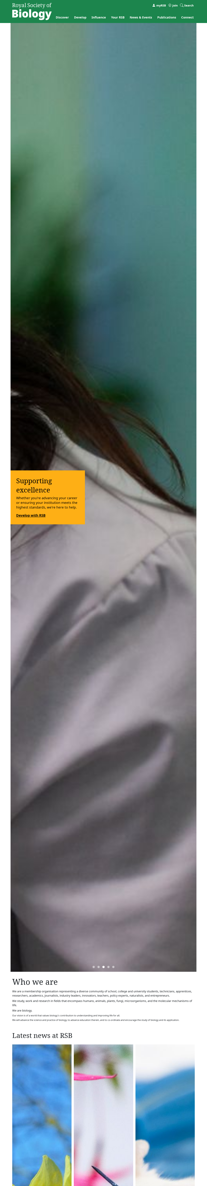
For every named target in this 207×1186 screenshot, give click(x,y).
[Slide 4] (108, 966)
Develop (80, 17)
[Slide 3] (103, 966)
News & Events (141, 17)
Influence (99, 17)
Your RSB (118, 17)
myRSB (161, 5)
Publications (166, 17)
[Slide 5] (113, 966)
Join (175, 5)
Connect (187, 17)
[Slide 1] (94, 966)
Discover (62, 17)
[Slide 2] (98, 966)
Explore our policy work (147, 513)
